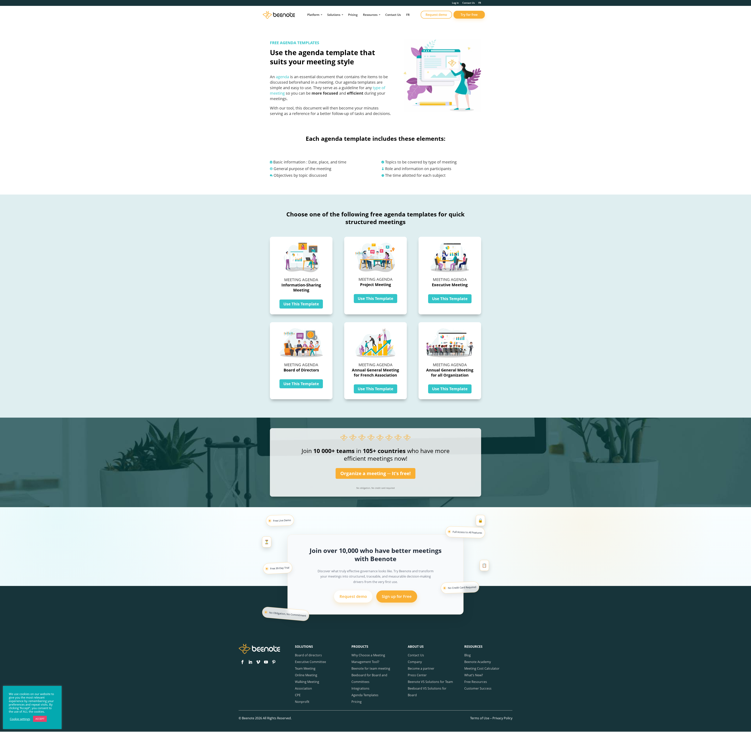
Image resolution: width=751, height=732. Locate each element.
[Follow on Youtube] (266, 662)
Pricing (353, 15)
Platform (313, 15)
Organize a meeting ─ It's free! (375, 473)
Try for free (469, 15)
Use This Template (301, 304)
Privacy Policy (502, 718)
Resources (370, 15)
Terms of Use (479, 718)
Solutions (333, 15)
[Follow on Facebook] (242, 662)
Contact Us (468, 3)
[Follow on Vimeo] (258, 662)
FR (479, 3)
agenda (282, 76)
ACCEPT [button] (39, 718)
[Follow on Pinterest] (274, 662)
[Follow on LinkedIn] (250, 662)
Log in (455, 3)
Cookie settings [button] (20, 719)
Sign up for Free (397, 596)
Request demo (436, 15)
